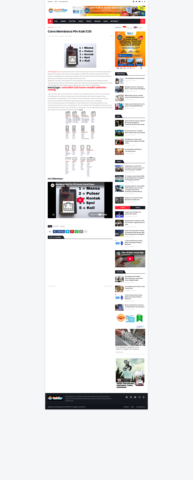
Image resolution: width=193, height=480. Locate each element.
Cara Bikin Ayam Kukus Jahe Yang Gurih (135, 287)
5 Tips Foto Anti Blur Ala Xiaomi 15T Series (133, 213)
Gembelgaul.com (54, 72)
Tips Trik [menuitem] (72, 21)
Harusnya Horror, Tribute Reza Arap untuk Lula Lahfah (135, 132)
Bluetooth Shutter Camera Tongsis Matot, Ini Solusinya (134, 306)
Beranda (50, 27)
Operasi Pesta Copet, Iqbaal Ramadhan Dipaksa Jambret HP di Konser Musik (135, 122)
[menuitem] (50, 21)
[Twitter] (68, 231)
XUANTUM (68, 407)
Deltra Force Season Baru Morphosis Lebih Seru (134, 199)
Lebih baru (52, 286)
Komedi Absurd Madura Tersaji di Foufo (133, 150)
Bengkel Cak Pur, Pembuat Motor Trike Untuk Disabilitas (135, 88)
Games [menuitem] (63, 21)
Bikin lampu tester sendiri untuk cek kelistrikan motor (134, 96)
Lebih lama (108, 286)
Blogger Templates (79, 407)
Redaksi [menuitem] (97, 21)
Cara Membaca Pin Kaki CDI (134, 78)
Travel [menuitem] (88, 21)
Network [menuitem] (114, 21)
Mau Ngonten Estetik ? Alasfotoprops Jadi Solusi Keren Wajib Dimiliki (134, 278)
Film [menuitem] (55, 21)
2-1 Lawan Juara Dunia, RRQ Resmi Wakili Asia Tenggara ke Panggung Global (134, 178)
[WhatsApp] (77, 231)
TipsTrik (62, 226)
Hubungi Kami (63, 1)
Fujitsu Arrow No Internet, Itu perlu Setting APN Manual (135, 105)
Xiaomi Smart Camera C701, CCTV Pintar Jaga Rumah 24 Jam (135, 222)
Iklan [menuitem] (106, 21)
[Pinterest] (72, 231)
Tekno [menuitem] (80, 21)
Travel (137, 208)
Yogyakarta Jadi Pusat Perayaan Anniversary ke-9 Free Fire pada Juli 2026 (134, 168)
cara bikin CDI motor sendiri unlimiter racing (77, 88)
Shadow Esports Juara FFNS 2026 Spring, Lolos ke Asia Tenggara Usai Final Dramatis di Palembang (134, 189)
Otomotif (58, 27)
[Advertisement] (60, 439)
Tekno (122, 208)
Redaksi (50, 1)
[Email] (81, 231)
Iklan (55, 1)
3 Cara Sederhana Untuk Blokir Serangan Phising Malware (133, 242)
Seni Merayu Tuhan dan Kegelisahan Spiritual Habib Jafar (134, 141)
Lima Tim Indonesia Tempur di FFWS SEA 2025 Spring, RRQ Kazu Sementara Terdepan (134, 232)
